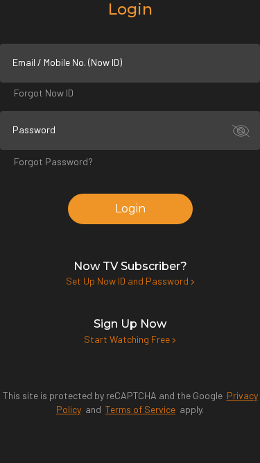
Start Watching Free (128, 339)
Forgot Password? (53, 161)
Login (130, 208)
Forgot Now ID (43, 93)
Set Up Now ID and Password (128, 281)
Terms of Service (140, 409)
